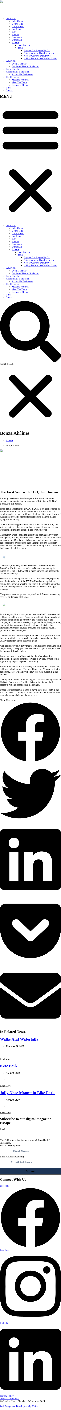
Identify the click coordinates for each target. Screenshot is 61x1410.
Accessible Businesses (22, 74)
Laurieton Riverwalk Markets (25, 66)
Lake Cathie (17, 21)
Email (2, 1129)
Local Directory (13, 69)
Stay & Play (39, 1053)
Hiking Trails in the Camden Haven (40, 58)
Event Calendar (19, 63)
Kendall (15, 34)
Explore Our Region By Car (37, 50)
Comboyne (17, 37)
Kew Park (8, 1066)
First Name (10, 1145)
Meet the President (20, 79)
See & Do (29, 1053)
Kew (14, 31)
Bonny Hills (17, 23)
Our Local (11, 18)
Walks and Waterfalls (19, 1039)
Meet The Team (19, 82)
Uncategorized (51, 1053)
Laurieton (16, 29)
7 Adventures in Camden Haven (39, 53)
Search (3, 364)
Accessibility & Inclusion (17, 71)
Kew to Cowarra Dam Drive (37, 55)
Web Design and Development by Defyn (19, 1406)
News (8, 87)
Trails (20, 47)
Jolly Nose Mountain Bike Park (27, 1093)
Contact (9, 90)
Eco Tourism (24, 45)
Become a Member (21, 85)
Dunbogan (17, 39)
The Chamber (12, 77)
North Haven (18, 26)
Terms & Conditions (9, 1398)
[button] (30, 158)
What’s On (11, 61)
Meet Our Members (22, 1106)
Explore (15, 42)
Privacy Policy (7, 1396)
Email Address (12, 1156)
